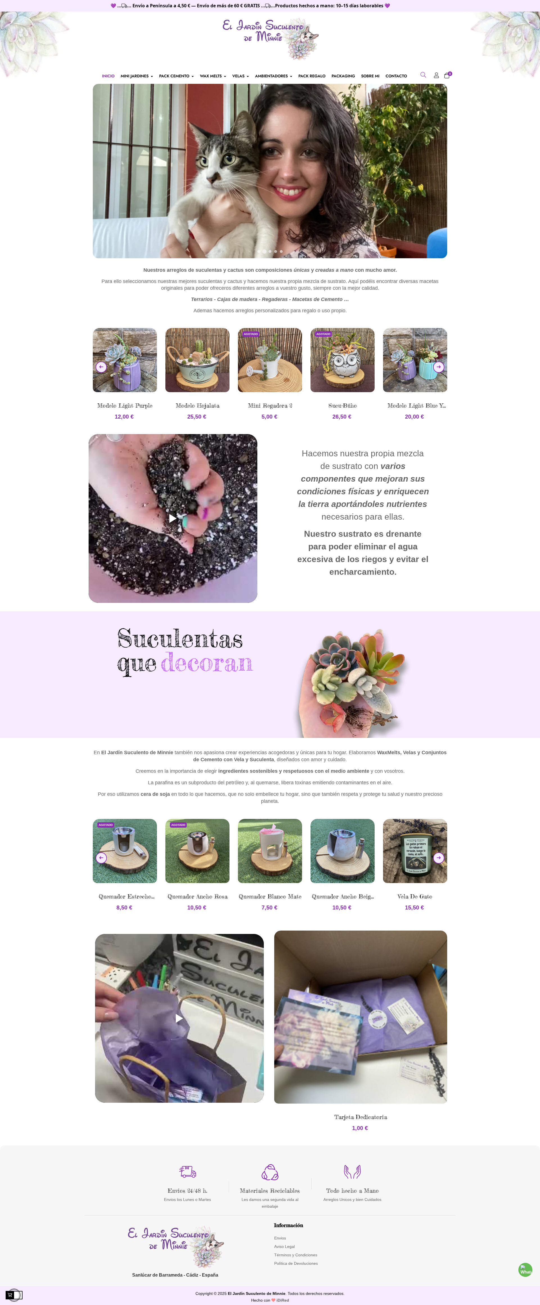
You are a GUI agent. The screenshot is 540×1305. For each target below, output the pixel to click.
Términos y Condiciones (295, 1255)
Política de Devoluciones (296, 1263)
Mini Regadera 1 (342, 405)
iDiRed (282, 1300)
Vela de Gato (270, 896)
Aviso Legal (284, 1246)
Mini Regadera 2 (125, 405)
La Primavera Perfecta (343, 896)
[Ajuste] (436, 76)
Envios (280, 1238)
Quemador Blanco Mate (125, 896)
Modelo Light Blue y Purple (270, 406)
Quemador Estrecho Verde (415, 896)
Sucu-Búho (197, 405)
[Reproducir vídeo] (173, 518)
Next (438, 367)
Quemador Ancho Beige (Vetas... (198, 896)
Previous (101, 367)
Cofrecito (415, 405)
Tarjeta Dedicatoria (360, 1116)
